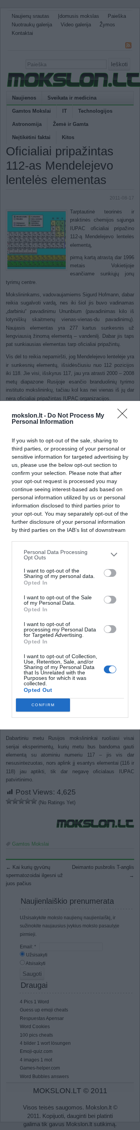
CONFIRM (43, 705)
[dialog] (70, 565)
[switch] (110, 573)
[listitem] (70, 554)
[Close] (124, 416)
